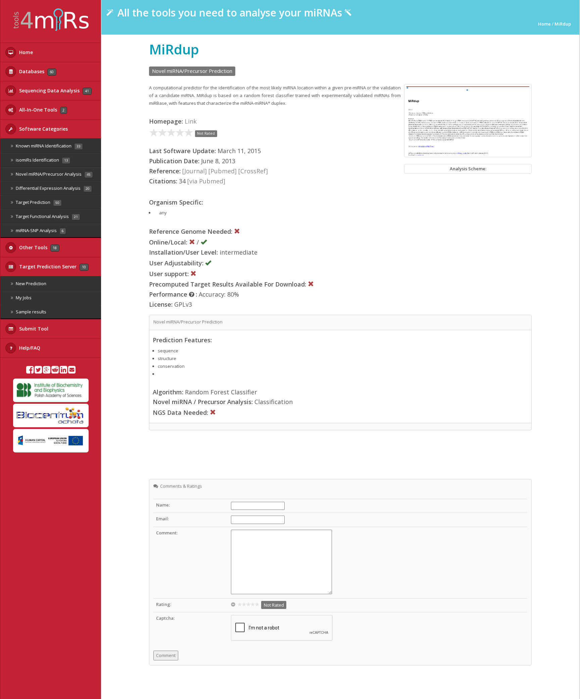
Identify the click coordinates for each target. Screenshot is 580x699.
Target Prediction (37, 202)
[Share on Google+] (46, 371)
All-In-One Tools (41, 109)
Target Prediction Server (52, 266)
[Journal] (194, 171)
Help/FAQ (29, 348)
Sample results (30, 312)
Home (25, 52)
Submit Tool (33, 328)
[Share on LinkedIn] (63, 371)
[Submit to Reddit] (55, 371)
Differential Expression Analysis (52, 188)
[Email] (72, 371)
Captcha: (165, 618)
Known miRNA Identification (48, 146)
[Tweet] (38, 371)
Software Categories (43, 129)
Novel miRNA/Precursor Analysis (53, 174)
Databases (36, 71)
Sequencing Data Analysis (53, 90)
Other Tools (37, 247)
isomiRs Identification (41, 160)
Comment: (167, 533)
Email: (162, 519)
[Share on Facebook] (30, 371)
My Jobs (23, 298)
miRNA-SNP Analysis (39, 230)
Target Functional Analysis (46, 216)
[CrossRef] (253, 171)
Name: (163, 505)
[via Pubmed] (206, 181)
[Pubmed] (222, 171)
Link (191, 121)
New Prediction (30, 283)
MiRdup (562, 24)
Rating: (163, 604)
